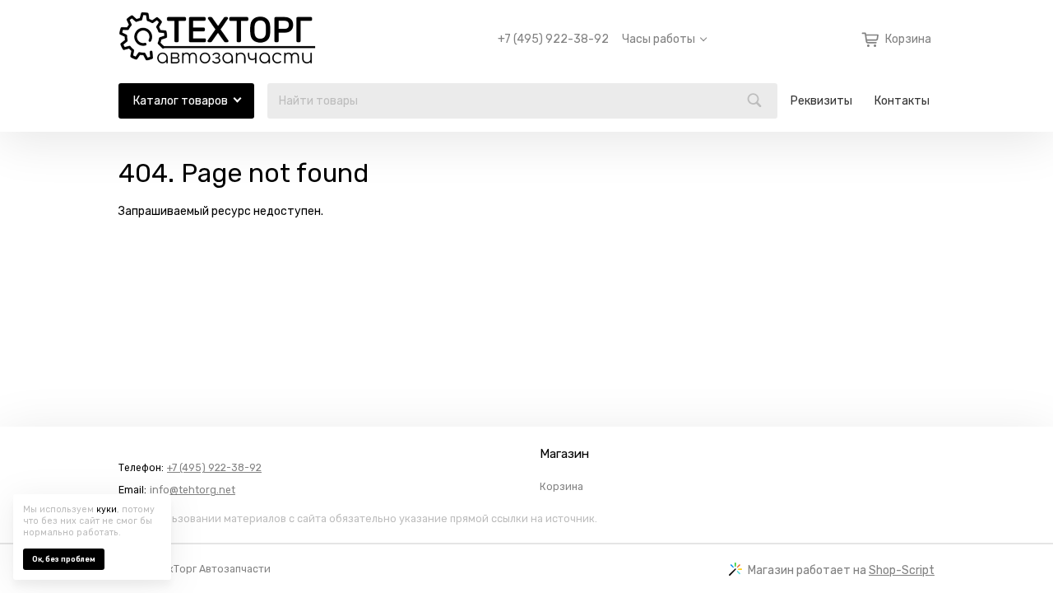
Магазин (564, 453)
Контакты (902, 101)
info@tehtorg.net (192, 490)
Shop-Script (902, 570)
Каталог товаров (180, 101)
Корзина (561, 487)
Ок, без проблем (63, 559)
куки (106, 509)
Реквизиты (821, 101)
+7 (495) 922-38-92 (553, 39)
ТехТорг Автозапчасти (213, 569)
